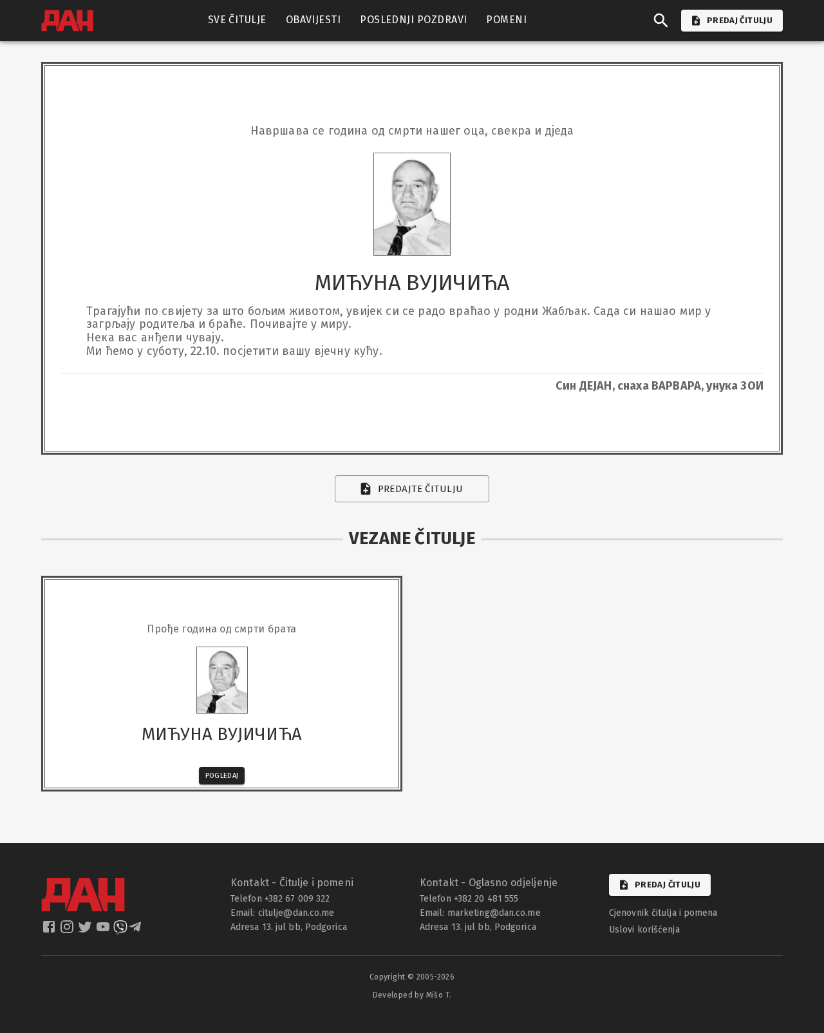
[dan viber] (120, 930)
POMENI (506, 20)
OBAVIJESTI (313, 20)
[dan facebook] (50, 930)
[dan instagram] (68, 930)
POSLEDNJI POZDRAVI (413, 20)
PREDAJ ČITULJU (739, 20)
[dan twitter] (86, 930)
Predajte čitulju (421, 489)
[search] (661, 20)
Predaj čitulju (667, 884)
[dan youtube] (104, 930)
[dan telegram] (136, 930)
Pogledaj (222, 776)
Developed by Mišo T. (412, 995)
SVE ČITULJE (237, 20)
